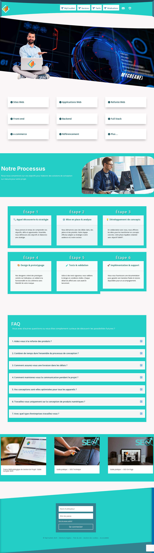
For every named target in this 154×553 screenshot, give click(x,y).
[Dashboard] (130, 7)
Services (85, 8)
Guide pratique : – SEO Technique (69, 469)
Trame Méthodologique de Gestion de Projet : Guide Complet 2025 (22, 470)
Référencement (70, 134)
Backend (67, 118)
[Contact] (123, 7)
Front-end (18, 118)
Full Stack (116, 118)
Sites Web (18, 102)
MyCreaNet (69, 8)
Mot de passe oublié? (65, 521)
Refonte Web (118, 102)
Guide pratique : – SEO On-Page (121, 469)
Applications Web (71, 102)
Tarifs (98, 8)
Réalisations (112, 8)
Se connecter (76, 526)
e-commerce (20, 134)
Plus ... (114, 134)
